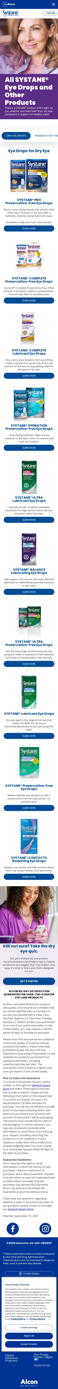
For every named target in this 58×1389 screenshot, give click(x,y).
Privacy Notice (37, 1319)
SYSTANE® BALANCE (29, 569)
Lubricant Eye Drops (29, 501)
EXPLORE (50, 13)
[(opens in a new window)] (9, 4)
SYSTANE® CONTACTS (29, 858)
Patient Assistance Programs (11, 1358)
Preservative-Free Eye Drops (29, 645)
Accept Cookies (29, 1344)
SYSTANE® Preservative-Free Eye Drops (29, 787)
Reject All (29, 1336)
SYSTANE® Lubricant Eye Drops (29, 713)
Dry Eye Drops (16, 136)
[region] (29, 1314)
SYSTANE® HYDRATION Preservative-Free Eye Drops (29, 427)
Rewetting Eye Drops (29, 861)
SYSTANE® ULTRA (29, 497)
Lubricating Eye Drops (29, 573)
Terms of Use (42, 1365)
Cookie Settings (29, 1327)
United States (31, 1273)
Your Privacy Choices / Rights (43, 1356)
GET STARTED (29, 981)
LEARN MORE (29, 228)
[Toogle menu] (53, 4)
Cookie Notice (18, 1319)
